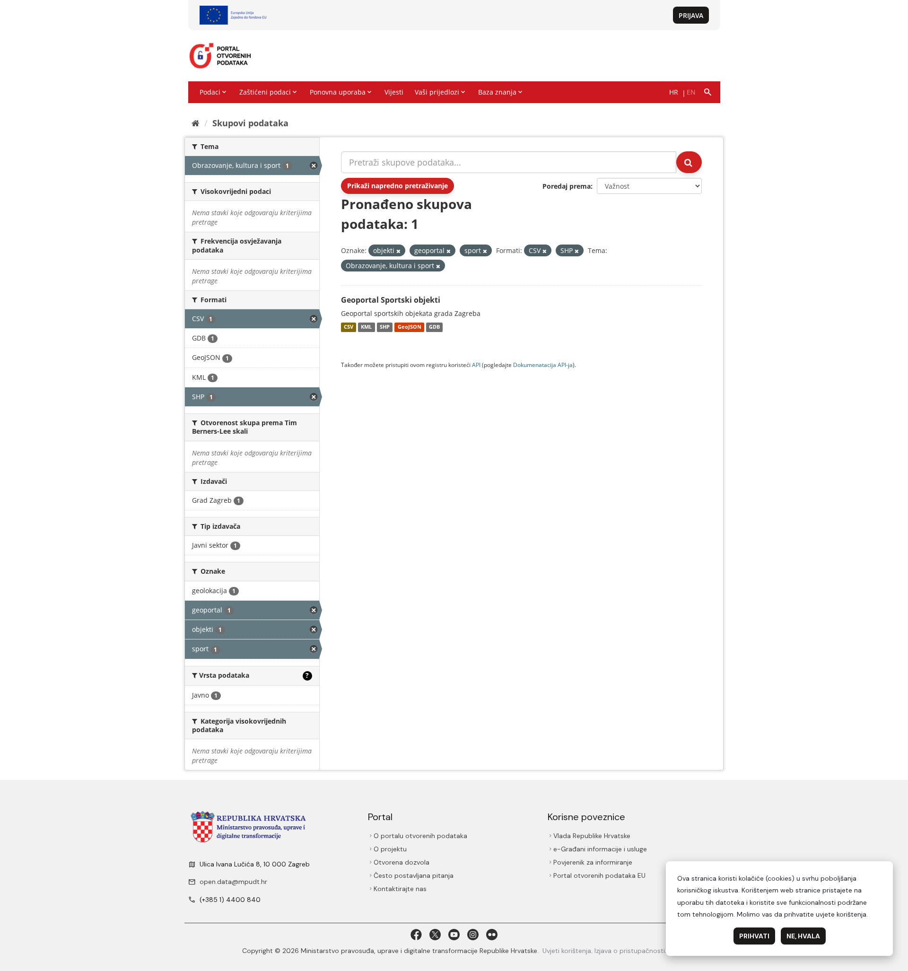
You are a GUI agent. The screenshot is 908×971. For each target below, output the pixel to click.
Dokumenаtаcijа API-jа (543, 364)
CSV (348, 327)
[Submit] (689, 162)
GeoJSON (409, 327)
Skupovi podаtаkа (250, 123)
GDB (434, 327)
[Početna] (196, 123)
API (476, 364)
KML (366, 327)
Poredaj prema (566, 186)
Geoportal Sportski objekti (390, 300)
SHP (385, 327)
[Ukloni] (398, 250)
